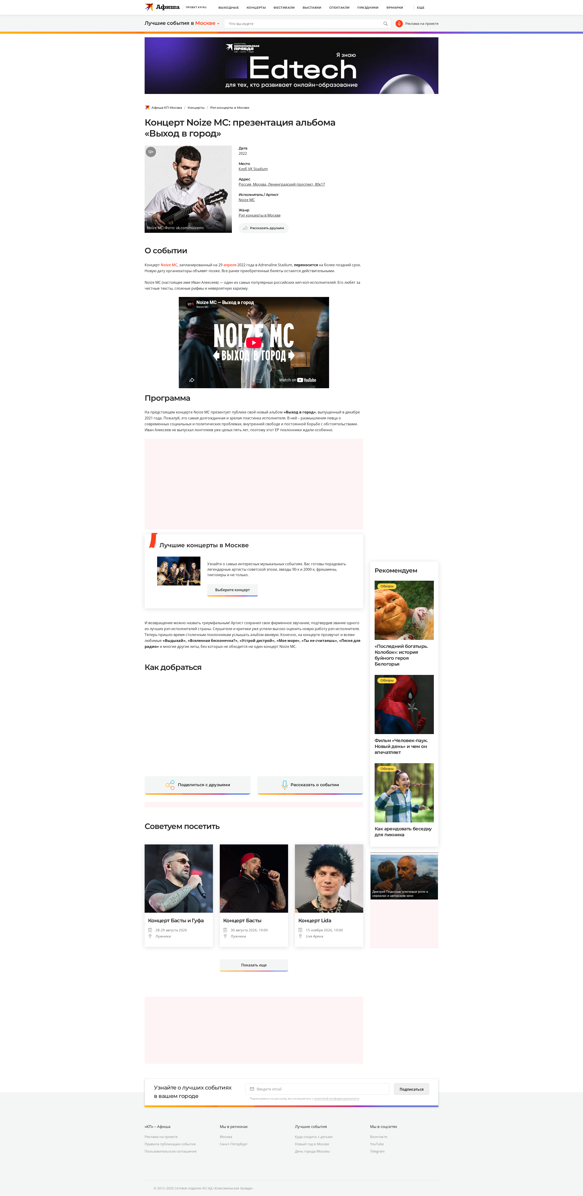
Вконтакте (378, 1136)
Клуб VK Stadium (253, 168)
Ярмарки (394, 7)
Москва (226, 1136)
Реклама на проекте (421, 23)
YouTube (377, 1144)
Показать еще (254, 965)
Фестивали (284, 7)
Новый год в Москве (312, 1144)
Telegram (377, 1151)
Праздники (368, 7)
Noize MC (247, 199)
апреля (229, 264)
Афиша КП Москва (166, 108)
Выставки (312, 7)
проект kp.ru (196, 7)
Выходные (228, 7)
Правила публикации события (170, 1144)
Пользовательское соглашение (171, 1151)
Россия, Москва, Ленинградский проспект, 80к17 (282, 184)
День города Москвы (312, 1151)
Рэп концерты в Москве (229, 108)
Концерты (256, 7)
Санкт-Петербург (234, 1144)
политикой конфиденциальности (336, 1098)
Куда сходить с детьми (314, 1136)
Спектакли (339, 7)
